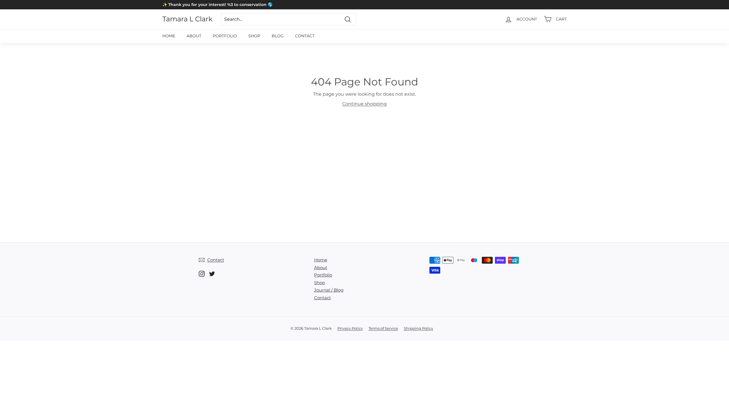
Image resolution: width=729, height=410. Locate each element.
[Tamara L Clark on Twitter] (212, 273)
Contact (305, 35)
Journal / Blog (328, 290)
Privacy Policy (350, 328)
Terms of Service (383, 328)
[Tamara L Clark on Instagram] (202, 273)
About (194, 35)
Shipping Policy (418, 328)
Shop (254, 35)
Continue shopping (364, 103)
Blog (278, 35)
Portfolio (225, 35)
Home (168, 35)
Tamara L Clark (187, 19)
